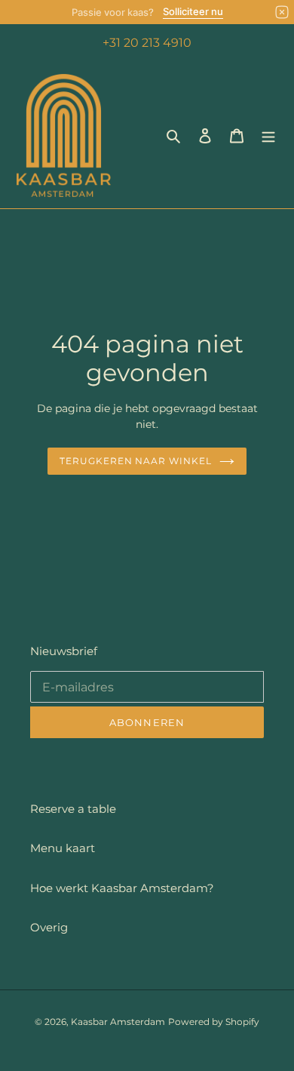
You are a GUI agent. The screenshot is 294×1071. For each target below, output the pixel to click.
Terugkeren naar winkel (136, 460)
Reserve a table (73, 809)
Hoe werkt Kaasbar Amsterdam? (122, 888)
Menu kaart (62, 848)
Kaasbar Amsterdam (118, 1021)
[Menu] (268, 135)
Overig (49, 927)
